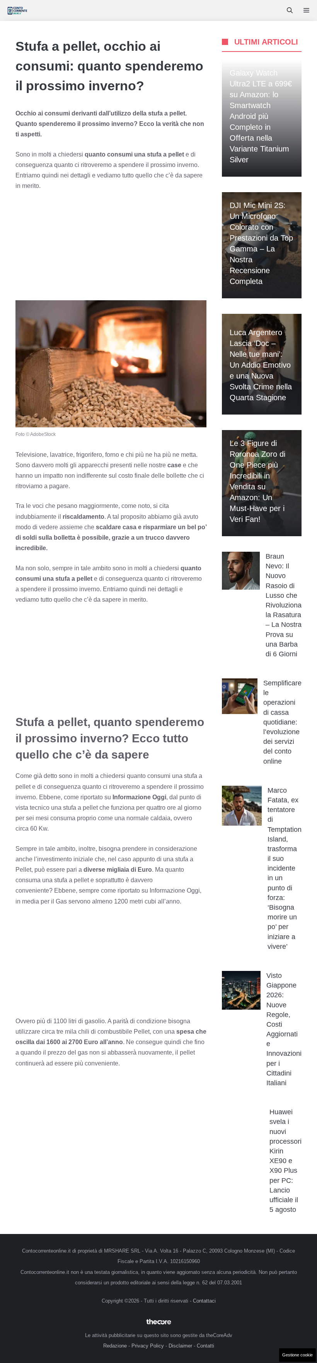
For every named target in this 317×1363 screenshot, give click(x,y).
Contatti (205, 1346)
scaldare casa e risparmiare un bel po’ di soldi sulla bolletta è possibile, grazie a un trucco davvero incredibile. (110, 537)
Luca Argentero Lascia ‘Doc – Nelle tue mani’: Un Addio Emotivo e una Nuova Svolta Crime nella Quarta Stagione (261, 365)
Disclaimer (180, 1346)
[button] (289, 10)
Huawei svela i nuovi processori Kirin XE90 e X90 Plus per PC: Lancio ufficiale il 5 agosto (285, 1160)
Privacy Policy (147, 1346)
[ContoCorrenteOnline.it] (17, 10)
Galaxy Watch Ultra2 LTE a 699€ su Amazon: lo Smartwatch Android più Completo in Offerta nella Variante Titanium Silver (261, 116)
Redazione (115, 1346)
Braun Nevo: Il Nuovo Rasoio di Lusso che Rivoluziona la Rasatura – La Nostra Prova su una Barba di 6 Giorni (284, 605)
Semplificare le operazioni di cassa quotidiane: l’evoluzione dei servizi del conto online (282, 722)
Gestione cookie (297, 1355)
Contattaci (204, 1301)
